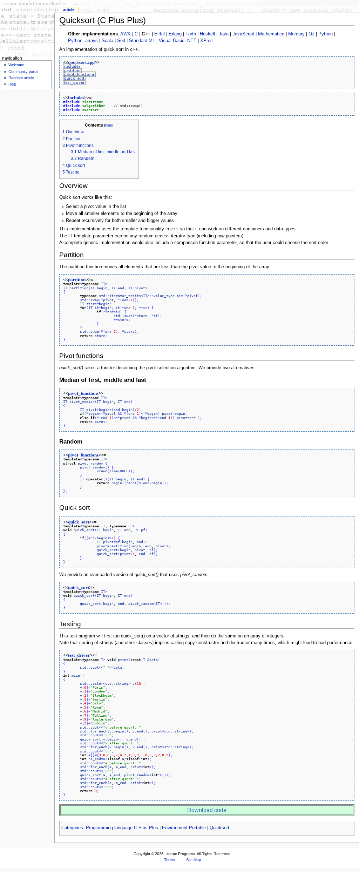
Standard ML (142, 40)
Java (224, 34)
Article (68, 9)
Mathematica (271, 34)
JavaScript (243, 34)
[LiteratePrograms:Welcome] (27, 27)
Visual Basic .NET (177, 40)
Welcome (16, 65)
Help (12, 84)
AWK (125, 34)
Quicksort (219, 827)
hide (108, 125)
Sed (121, 40)
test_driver (74, 82)
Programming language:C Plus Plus (122, 827)
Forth (190, 34)
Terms (169, 860)
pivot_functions (79, 74)
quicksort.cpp (81, 62)
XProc (206, 40)
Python (325, 34)
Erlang (175, 34)
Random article (21, 78)
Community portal (23, 71)
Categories (72, 827)
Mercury (296, 34)
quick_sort (74, 78)
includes (72, 66)
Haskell (207, 34)
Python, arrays (83, 40)
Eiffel (159, 34)
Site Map (193, 860)
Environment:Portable (184, 827)
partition (72, 70)
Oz (311, 34)
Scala (107, 40)
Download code (206, 810)
